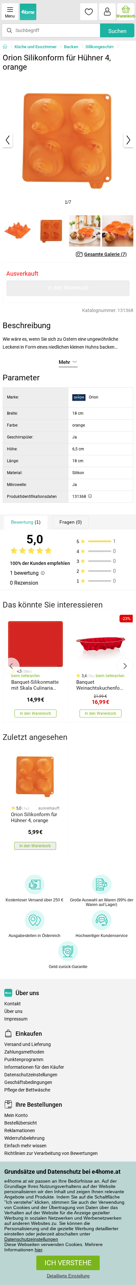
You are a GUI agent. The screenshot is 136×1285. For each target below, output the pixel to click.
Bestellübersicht (20, 1123)
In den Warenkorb (68, 288)
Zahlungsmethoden (24, 1052)
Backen (71, 46)
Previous (11, 666)
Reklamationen (19, 1130)
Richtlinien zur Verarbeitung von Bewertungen (51, 1153)
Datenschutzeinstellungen (31, 1239)
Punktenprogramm (23, 1059)
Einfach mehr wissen (25, 1145)
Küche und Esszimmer (36, 46)
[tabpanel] (68, 140)
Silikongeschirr (99, 46)
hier (38, 1249)
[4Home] (7, 47)
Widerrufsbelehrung (24, 1138)
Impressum (15, 1019)
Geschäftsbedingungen (28, 1082)
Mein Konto (16, 1115)
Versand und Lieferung (27, 1044)
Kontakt (12, 1003)
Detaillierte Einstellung (68, 1275)
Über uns (13, 1011)
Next (125, 666)
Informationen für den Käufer (34, 1067)
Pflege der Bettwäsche (27, 1090)
